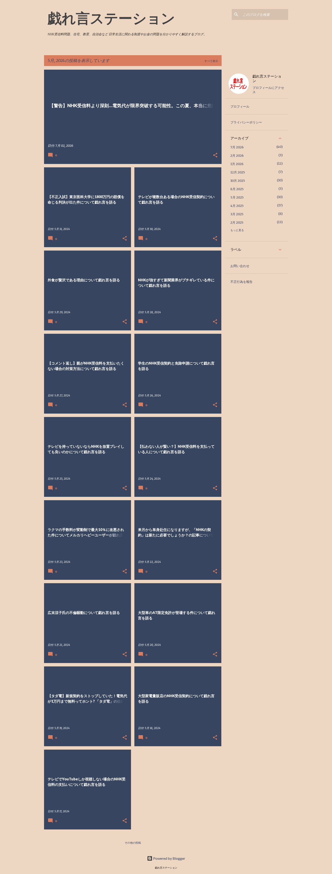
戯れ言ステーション (111, 17)
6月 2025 (237, 189)
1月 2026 (236, 164)
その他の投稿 (133, 842)
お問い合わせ (239, 266)
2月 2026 (237, 156)
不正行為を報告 (241, 282)
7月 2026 (237, 147)
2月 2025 (236, 222)
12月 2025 (237, 172)
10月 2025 (237, 181)
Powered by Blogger (168, 858)
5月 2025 (237, 197)
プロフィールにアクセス (268, 90)
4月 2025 (237, 206)
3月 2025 (236, 214)
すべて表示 (211, 61)
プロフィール (239, 106)
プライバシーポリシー (246, 122)
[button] (215, 155)
